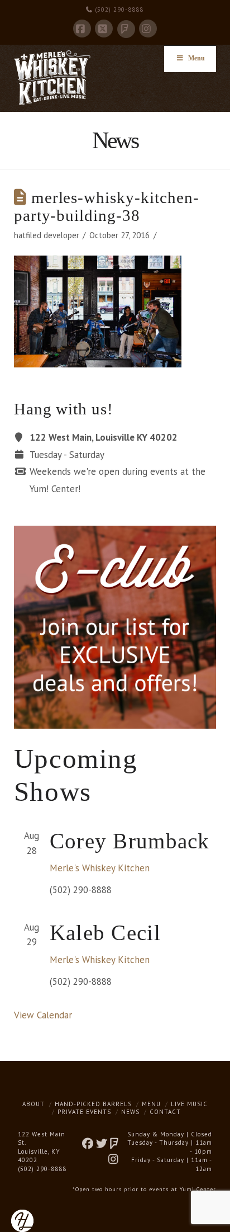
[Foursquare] (126, 29)
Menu (196, 58)
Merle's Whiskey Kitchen (100, 868)
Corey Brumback (130, 841)
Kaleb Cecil (105, 933)
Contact (165, 1112)
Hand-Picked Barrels (93, 1104)
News (130, 1112)
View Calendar (43, 1015)
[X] (104, 28)
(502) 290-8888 (118, 9)
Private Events (84, 1112)
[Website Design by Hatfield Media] (22, 1220)
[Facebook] (82, 28)
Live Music (189, 1104)
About (33, 1104)
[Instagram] (148, 28)
